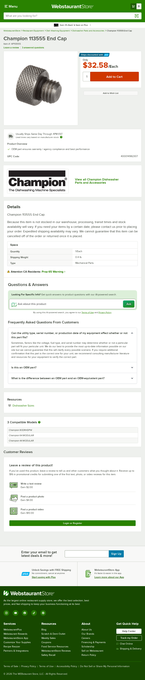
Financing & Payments (94, 642)
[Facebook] (25, 613)
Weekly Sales (48, 638)
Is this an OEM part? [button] (23, 367)
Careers (86, 638)
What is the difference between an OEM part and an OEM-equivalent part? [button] (58, 378)
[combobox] (72, 15)
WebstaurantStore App (16, 638)
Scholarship (88, 646)
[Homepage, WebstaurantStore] (73, 6)
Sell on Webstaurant (92, 650)
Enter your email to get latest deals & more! (39, 553)
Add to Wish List (110, 93)
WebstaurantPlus (13, 629)
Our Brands (88, 634)
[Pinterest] (43, 613)
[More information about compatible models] (39, 422)
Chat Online (126, 643)
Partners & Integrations (16, 650)
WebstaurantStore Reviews (56, 650)
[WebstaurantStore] (48, 593)
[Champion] (38, 181)
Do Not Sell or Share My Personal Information (105, 666)
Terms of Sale (11, 666)
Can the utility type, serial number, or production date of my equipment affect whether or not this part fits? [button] (69, 335)
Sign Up (116, 553)
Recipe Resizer (12, 646)
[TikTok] (34, 613)
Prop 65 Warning (52, 271)
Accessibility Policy (67, 666)
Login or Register (72, 523)
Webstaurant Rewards (15, 634)
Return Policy (89, 655)
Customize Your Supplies (17, 642)
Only (85, 59)
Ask (128, 304)
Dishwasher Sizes (34, 405)
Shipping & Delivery (130, 648)
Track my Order (129, 637)
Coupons (46, 642)
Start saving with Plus (44, 577)
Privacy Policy (104, 312)
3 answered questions (33, 47)
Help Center (129, 631)
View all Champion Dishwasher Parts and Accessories (97, 181)
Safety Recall (48, 655)
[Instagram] (6, 613)
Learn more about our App (109, 577)
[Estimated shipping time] (61, 137)
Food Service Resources (54, 646)
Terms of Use (88, 312)
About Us (87, 629)
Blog (43, 629)
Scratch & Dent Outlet (53, 634)
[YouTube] (15, 613)
